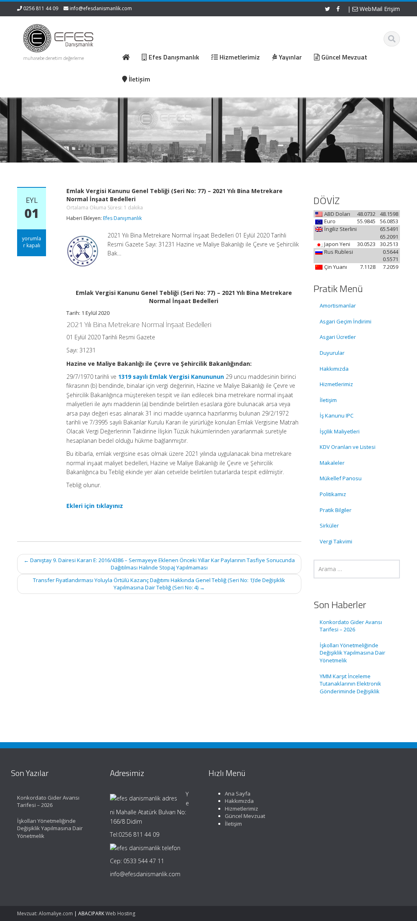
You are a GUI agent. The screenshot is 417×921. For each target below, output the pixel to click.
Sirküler (329, 525)
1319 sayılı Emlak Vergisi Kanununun (171, 376)
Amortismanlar (338, 305)
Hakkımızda (334, 368)
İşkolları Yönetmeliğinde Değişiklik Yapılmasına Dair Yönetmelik (352, 653)
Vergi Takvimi (336, 541)
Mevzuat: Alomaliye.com (45, 913)
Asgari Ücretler (338, 337)
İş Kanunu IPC (336, 415)
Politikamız (333, 494)
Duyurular (332, 352)
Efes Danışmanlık (122, 218)
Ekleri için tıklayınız (94, 506)
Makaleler (332, 462)
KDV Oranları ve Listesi (347, 447)
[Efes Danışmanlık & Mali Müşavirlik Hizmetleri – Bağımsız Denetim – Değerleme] (60, 37)
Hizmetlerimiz (336, 384)
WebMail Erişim (379, 9)
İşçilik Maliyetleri (340, 431)
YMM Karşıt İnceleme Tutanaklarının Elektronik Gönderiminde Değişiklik (350, 684)
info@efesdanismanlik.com (101, 8)
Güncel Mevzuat (245, 816)
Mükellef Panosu (341, 478)
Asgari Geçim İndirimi (345, 321)
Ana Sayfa (237, 793)
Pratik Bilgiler (335, 510)
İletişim (328, 400)
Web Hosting (120, 913)
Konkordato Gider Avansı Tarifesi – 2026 (351, 625)
